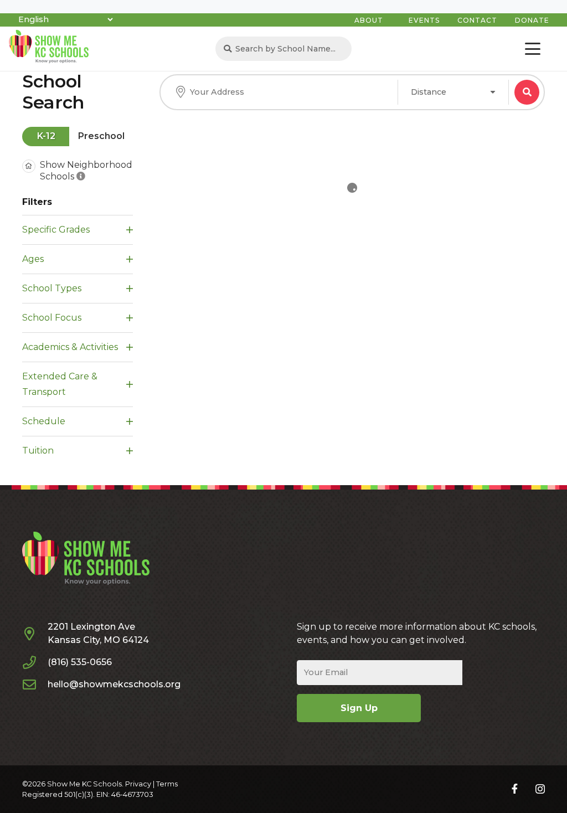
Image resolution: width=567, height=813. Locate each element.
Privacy (138, 784)
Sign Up (359, 708)
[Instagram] (540, 789)
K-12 (46, 136)
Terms (167, 784)
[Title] (515, 789)
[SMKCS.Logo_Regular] (49, 46)
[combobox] (453, 92)
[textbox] (428, 92)
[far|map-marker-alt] (35, 633)
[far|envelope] (35, 684)
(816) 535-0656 (80, 662)
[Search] (227, 49)
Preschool (101, 136)
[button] (533, 48)
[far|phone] (35, 662)
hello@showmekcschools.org (114, 684)
